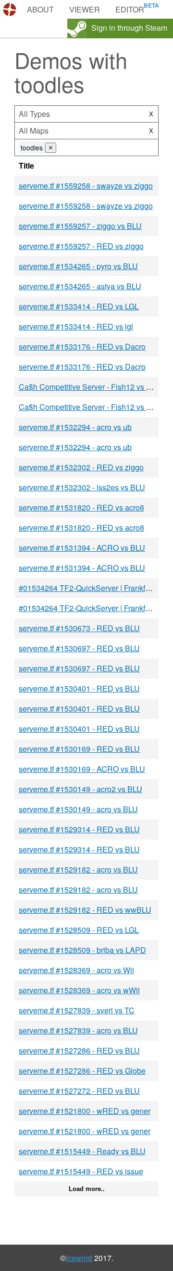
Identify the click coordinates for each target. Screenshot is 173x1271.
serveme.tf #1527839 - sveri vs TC (77, 1010)
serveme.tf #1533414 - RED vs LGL (79, 306)
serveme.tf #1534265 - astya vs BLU (80, 286)
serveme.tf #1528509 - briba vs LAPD (82, 949)
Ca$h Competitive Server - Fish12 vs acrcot (93, 406)
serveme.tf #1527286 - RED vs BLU (79, 1050)
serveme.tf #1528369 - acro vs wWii (79, 990)
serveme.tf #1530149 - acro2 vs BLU (80, 788)
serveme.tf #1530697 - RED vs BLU (79, 648)
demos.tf (10, 9)
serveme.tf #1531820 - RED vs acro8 (81, 507)
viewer (84, 9)
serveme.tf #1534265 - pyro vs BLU (78, 266)
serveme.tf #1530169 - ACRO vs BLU (82, 768)
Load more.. (87, 1188)
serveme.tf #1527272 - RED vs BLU (79, 1090)
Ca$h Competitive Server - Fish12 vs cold (90, 386)
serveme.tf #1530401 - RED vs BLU (79, 688)
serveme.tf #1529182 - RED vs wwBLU (85, 909)
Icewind (79, 1257)
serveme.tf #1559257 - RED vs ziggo (81, 245)
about (40, 9)
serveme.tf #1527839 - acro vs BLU (78, 1030)
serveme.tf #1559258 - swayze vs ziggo (86, 185)
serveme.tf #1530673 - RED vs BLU (79, 628)
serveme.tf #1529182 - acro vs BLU (78, 869)
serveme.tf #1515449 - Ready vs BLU (82, 1151)
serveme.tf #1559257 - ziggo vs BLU (80, 225)
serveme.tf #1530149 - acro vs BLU (78, 809)
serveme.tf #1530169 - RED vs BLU (79, 748)
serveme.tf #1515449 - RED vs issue (81, 1171)
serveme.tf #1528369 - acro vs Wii (76, 970)
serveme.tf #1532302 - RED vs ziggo (81, 467)
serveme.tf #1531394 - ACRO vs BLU (82, 547)
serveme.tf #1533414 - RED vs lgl (76, 326)
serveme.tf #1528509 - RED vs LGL (79, 929)
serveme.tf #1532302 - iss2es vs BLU (82, 487)
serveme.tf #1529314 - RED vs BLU (79, 829)
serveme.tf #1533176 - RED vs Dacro (82, 346)
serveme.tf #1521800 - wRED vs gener (84, 1110)
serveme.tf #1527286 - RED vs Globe (82, 1070)
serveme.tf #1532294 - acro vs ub (75, 426)
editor (129, 9)
